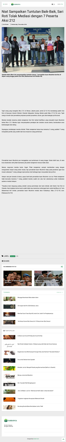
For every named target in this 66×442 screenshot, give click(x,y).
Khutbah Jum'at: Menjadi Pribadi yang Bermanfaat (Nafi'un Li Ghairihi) (36, 367)
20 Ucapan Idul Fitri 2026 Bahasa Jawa (28, 305)
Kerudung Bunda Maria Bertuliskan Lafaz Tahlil (30, 406)
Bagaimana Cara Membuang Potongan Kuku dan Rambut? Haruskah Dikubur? (39, 352)
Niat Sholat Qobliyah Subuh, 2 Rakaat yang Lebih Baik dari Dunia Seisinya (37, 344)
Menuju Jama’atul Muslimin (25, 375)
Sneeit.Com (36, 438)
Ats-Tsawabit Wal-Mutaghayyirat (26, 383)
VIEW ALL (59, 292)
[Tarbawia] (15, 5)
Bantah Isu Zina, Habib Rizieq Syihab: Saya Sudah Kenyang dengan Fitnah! (47, 281)
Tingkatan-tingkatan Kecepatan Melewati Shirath (31, 398)
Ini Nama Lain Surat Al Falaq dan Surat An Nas (30, 336)
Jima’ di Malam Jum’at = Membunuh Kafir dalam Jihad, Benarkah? (35, 390)
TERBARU (6, 292)
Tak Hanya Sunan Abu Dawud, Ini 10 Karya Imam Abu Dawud (34, 321)
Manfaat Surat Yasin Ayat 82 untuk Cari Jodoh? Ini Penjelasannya (35, 313)
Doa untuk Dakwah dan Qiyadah (26, 359)
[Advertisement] (23, 98)
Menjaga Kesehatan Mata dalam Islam (28, 297)
